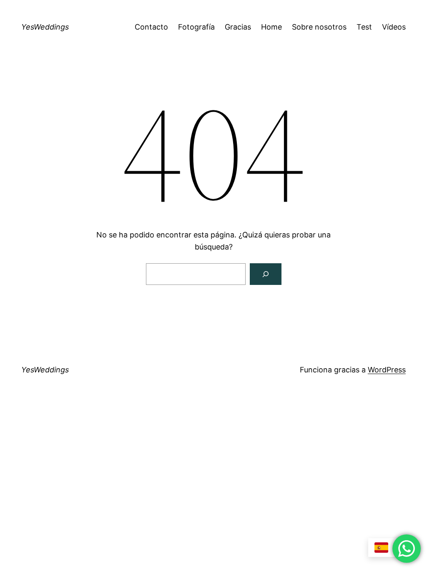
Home (271, 26)
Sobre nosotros (319, 26)
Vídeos (394, 26)
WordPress (387, 369)
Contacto (151, 26)
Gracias (238, 26)
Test (364, 26)
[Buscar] (265, 274)
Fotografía (196, 26)
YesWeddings (45, 26)
